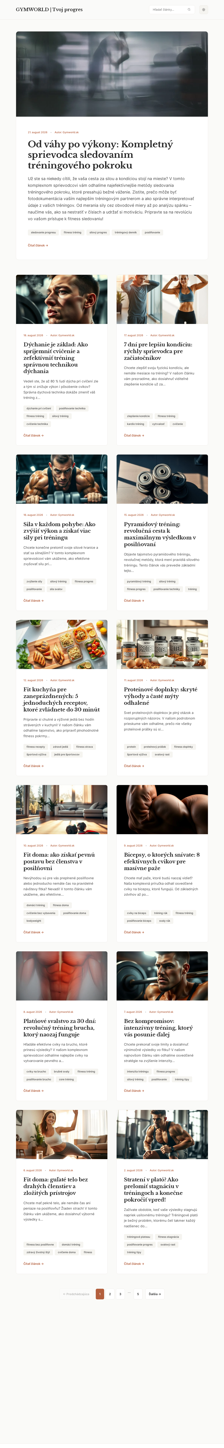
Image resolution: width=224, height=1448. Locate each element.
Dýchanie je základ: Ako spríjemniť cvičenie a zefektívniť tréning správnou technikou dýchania (55, 358)
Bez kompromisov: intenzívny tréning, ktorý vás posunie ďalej (158, 1028)
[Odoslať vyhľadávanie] (189, 9)
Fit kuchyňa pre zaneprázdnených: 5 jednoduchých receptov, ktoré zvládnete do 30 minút (61, 699)
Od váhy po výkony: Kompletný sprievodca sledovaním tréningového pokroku (100, 155)
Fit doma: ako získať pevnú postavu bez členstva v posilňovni (59, 862)
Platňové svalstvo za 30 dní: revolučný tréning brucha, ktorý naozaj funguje (59, 1028)
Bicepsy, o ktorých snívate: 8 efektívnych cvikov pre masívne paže (162, 862)
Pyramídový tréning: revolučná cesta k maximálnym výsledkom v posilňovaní (160, 534)
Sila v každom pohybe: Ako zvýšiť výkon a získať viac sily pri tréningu (59, 531)
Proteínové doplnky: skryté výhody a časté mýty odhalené (160, 696)
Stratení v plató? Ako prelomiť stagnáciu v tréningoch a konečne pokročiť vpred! (153, 1189)
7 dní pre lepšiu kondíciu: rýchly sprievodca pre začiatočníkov (158, 351)
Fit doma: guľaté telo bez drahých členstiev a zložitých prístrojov (55, 1186)
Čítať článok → (38, 245)
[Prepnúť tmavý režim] (203, 9)
